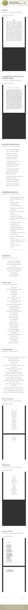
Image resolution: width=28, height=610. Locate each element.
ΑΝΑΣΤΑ (5, 10)
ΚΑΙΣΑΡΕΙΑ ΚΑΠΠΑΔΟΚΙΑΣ (11, 144)
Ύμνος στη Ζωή (7, 531)
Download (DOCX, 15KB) (7, 83)
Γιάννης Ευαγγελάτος (16, 80)
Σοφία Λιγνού (13, 258)
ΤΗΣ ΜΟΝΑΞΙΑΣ (7, 349)
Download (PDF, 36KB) (7, 403)
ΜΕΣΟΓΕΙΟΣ (6, 465)
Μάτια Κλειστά (7, 399)
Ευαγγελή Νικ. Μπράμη (16, 533)
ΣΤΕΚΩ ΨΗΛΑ (6, 283)
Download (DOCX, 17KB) (7, 15)
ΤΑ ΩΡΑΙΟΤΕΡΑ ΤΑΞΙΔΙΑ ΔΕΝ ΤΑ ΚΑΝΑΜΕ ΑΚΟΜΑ (13, 77)
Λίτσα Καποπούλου (15, 146)
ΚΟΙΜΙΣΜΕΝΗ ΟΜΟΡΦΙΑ (10, 192)
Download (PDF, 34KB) (7, 470)
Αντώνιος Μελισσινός (16, 401)
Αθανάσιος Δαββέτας (16, 12)
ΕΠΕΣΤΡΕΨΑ (6, 256)
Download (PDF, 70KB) (7, 536)
